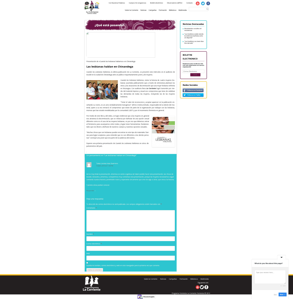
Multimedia (182, 10)
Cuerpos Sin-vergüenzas (137, 3)
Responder (90, 191)
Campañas (153, 10)
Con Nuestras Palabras (117, 3)
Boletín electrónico (156, 3)
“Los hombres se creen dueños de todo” (194, 42)
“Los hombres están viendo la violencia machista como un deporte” (193, 36)
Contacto (189, 3)
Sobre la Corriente (131, 10)
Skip (275, 294)
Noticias (143, 10)
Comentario (91, 208)
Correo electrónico (94, 244)
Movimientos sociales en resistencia (193, 29)
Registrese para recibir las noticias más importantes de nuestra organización (193, 65)
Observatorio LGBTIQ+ (174, 3)
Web (88, 253)
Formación (163, 10)
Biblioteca (172, 10)
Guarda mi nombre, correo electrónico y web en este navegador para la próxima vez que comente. (123, 265)
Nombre (90, 234)
